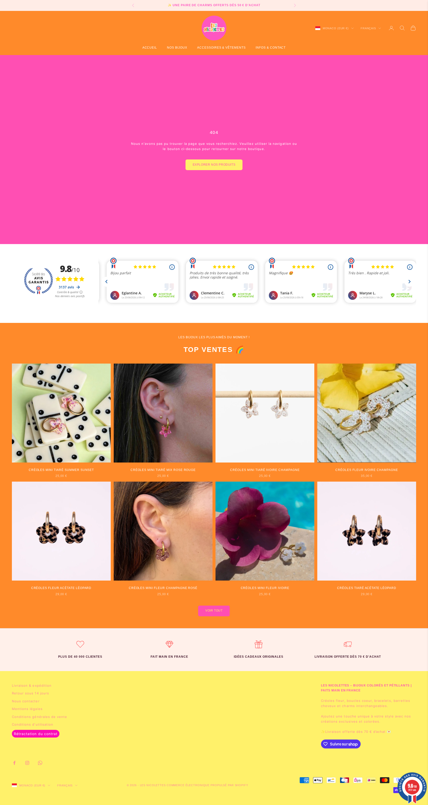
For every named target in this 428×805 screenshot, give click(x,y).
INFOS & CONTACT (271, 47)
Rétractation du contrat (35, 734)
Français (368, 28)
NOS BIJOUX (177, 47)
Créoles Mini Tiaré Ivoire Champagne (265, 470)
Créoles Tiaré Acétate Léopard (366, 588)
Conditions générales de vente (39, 717)
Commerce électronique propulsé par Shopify (207, 785)
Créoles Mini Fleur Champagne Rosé (163, 588)
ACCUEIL (149, 47)
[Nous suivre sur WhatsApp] (40, 762)
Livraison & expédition (32, 685)
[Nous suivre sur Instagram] (27, 762)
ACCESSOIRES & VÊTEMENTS (221, 47)
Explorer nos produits (214, 164)
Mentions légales (27, 709)
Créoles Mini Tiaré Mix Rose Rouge (163, 470)
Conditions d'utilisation (32, 724)
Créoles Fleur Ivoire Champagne (366, 470)
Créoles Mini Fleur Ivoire (265, 588)
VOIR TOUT (213, 610)
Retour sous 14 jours (30, 693)
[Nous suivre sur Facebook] (14, 762)
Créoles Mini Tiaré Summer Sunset (61, 470)
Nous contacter (26, 701)
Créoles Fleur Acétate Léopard (61, 588)
